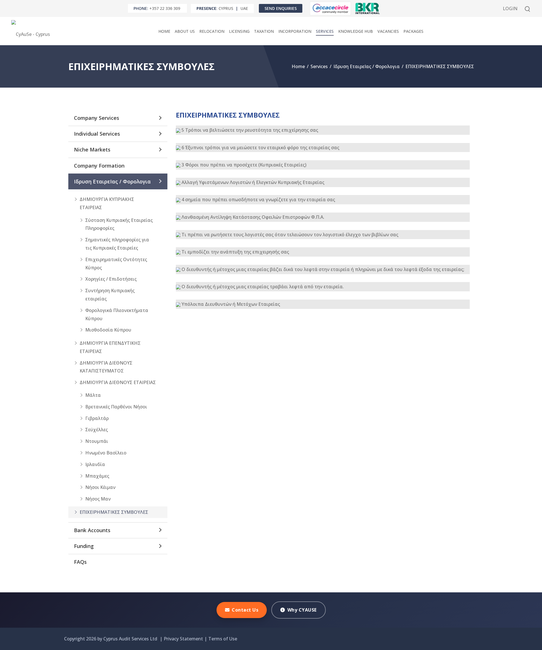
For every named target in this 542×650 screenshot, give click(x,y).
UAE (244, 8)
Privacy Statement (183, 639)
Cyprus (225, 8)
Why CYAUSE (302, 610)
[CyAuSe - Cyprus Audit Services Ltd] (32, 31)
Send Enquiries (281, 8)
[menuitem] (164, 31)
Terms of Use (222, 639)
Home (298, 66)
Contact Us (245, 610)
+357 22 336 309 (164, 8)
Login (510, 8)
